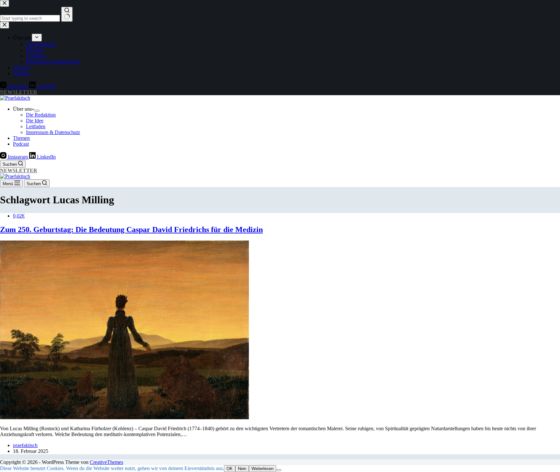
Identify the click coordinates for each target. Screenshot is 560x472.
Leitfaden (35, 126)
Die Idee (34, 120)
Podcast (21, 144)
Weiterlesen (262, 468)
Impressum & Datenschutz (53, 132)
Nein (242, 468)
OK (230, 468)
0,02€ (19, 216)
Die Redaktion (41, 115)
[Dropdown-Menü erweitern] (37, 111)
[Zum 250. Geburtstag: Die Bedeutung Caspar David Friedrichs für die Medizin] (124, 417)
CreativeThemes (106, 462)
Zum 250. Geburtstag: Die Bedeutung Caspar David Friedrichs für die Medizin (131, 229)
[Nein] (278, 470)
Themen (21, 138)
